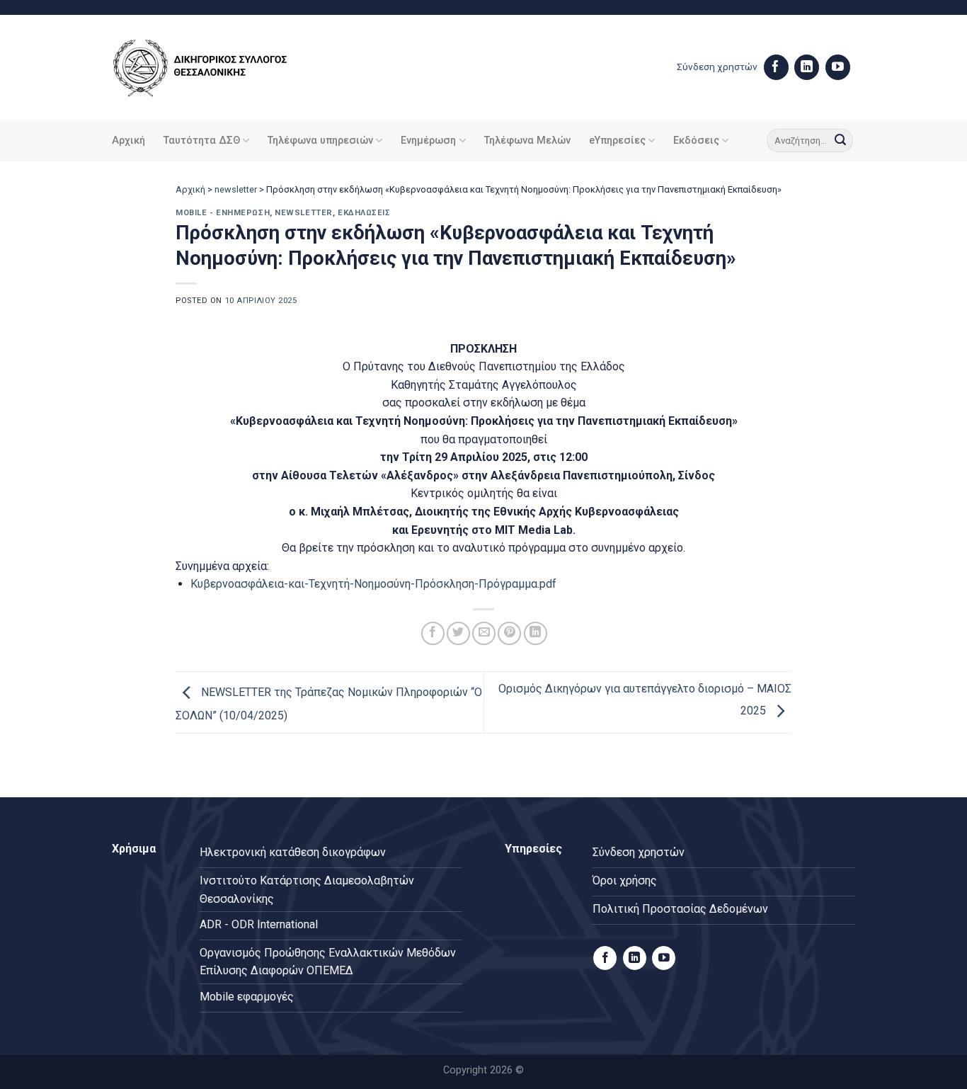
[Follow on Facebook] (776, 67)
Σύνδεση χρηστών (717, 66)
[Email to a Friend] (484, 633)
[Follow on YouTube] (837, 67)
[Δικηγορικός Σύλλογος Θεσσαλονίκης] (218, 68)
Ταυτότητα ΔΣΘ (202, 141)
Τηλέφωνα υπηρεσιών (320, 141)
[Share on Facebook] (433, 633)
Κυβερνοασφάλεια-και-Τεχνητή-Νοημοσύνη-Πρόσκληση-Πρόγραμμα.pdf (373, 584)
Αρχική (128, 141)
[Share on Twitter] (458, 633)
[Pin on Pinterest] (509, 633)
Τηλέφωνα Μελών (527, 141)
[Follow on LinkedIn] (806, 67)
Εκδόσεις (696, 141)
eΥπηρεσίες (617, 141)
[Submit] (840, 141)
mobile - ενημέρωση (223, 212)
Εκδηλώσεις (364, 212)
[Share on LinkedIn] (535, 633)
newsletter (235, 189)
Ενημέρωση (428, 141)
